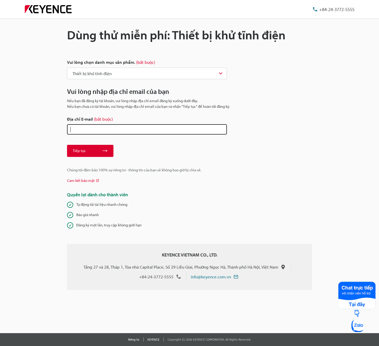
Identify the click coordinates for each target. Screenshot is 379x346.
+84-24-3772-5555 (337, 9)
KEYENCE (153, 339)
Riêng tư (133, 339)
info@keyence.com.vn (211, 276)
